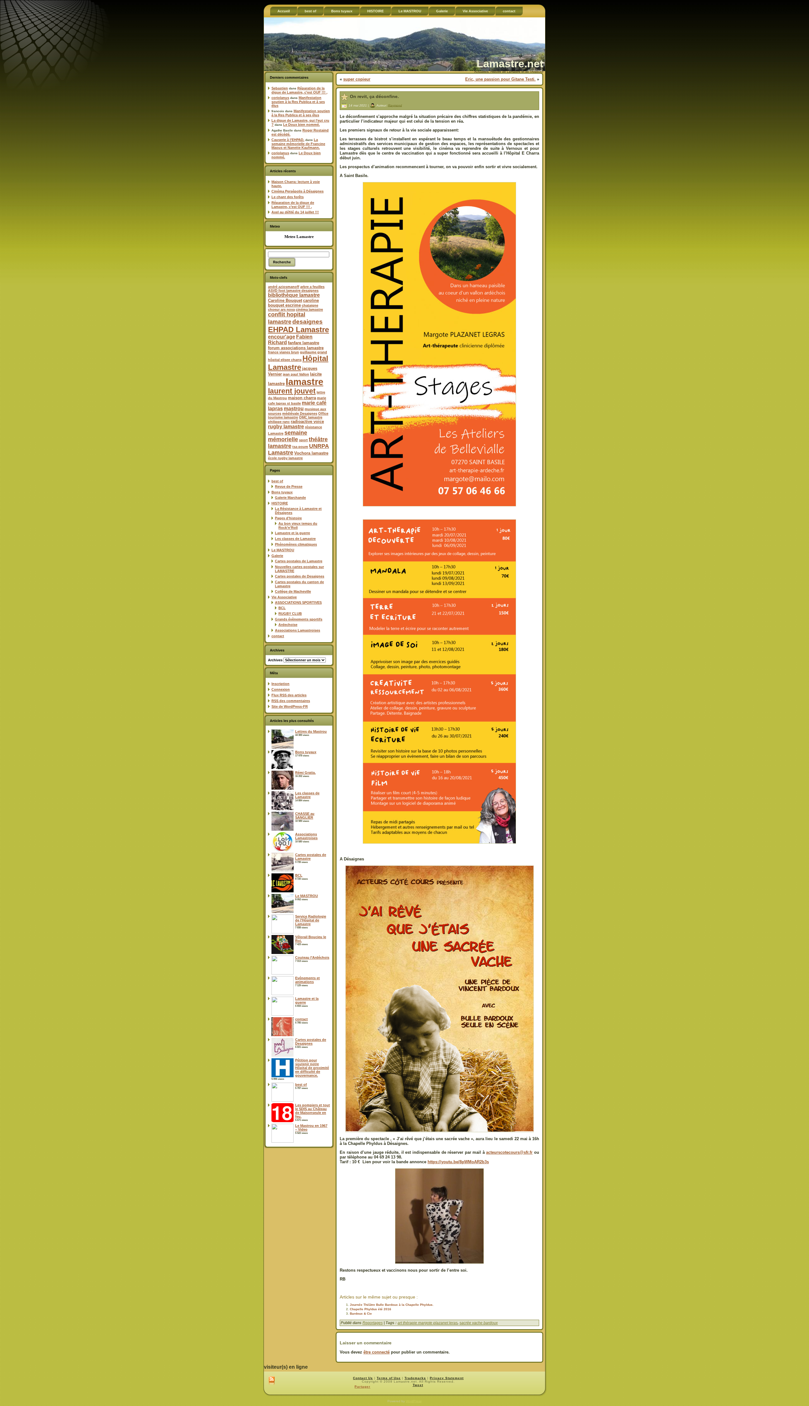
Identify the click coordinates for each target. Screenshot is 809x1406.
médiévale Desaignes (299, 413)
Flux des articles (289, 695)
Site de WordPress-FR (289, 706)
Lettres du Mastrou (311, 731)
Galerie (277, 556)
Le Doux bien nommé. (301, 124)
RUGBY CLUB (290, 613)
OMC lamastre (310, 417)
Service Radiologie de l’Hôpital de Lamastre (310, 920)
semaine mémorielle (287, 436)
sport (303, 440)
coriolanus (280, 98)
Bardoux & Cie (361, 1313)
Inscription (280, 684)
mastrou (294, 408)
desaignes (307, 321)
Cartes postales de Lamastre (298, 561)
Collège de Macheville (293, 591)
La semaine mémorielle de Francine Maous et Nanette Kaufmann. (298, 144)
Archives (275, 660)
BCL (282, 608)
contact (277, 636)
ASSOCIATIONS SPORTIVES (298, 602)
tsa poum (300, 447)
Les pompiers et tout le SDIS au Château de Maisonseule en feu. (312, 1110)
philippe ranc (279, 422)
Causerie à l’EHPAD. (287, 140)
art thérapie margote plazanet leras (428, 1323)
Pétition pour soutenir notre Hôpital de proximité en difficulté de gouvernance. (312, 1067)
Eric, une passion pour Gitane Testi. (500, 79)
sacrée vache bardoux (478, 1323)
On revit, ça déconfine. (374, 96)
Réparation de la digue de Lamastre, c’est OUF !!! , (299, 90)
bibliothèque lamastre (294, 295)
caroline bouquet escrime (293, 303)
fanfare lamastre (303, 342)
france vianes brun (283, 352)
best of (277, 481)
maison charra (302, 397)
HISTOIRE (279, 503)
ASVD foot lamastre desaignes (293, 290)
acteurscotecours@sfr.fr (509, 1152)
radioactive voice (307, 421)
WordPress (414, 1401)
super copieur (356, 79)
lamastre (304, 381)
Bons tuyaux (282, 492)
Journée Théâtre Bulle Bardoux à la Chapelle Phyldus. (392, 1304)
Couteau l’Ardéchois (312, 957)
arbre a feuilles (312, 287)
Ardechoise (287, 625)
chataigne (310, 305)
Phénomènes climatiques (296, 544)
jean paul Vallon (296, 374)
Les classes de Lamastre (295, 539)
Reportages (372, 1323)
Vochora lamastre (311, 453)
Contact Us (363, 1378)
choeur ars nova (281, 309)
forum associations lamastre (296, 347)
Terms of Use (389, 1378)
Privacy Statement (447, 1378)
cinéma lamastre (309, 309)
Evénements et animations (307, 980)
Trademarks (415, 1378)
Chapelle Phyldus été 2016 (370, 1309)
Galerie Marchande (290, 497)
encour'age (281, 336)
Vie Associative (284, 597)
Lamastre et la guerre (292, 533)
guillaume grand (313, 352)
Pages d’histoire (288, 518)
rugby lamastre (286, 426)
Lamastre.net (510, 64)
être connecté (376, 1352)
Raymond (395, 105)
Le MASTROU (282, 550)
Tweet (418, 1385)
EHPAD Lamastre (298, 329)
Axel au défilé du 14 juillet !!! (295, 212)
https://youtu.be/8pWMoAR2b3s (458, 1161)
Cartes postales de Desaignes (299, 576)
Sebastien (279, 88)
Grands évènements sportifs (298, 619)
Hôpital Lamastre (298, 362)
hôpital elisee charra (284, 360)
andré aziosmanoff (283, 287)
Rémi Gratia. (305, 772)
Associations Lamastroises (297, 630)
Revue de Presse (288, 486)
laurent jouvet (292, 391)
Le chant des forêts (287, 197)
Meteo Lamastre (299, 236)
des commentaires (290, 701)
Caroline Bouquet (285, 300)
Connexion (280, 689)
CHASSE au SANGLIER (304, 815)
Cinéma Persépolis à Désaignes (297, 191)
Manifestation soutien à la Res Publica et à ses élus (298, 101)
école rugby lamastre (285, 458)
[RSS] (272, 1381)
